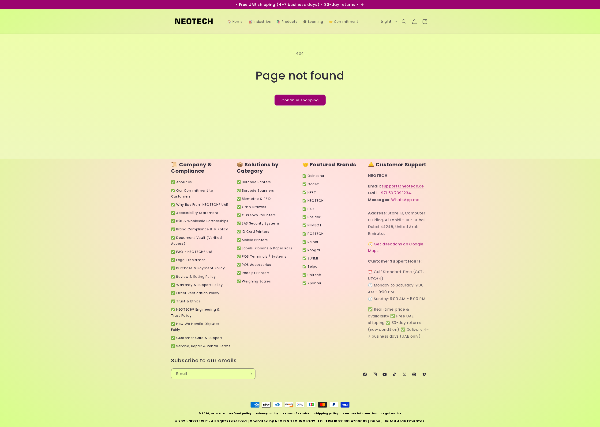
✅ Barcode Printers (254, 182)
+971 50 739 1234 (395, 193)
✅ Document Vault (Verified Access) (196, 240)
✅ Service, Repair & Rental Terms (200, 346)
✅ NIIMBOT (312, 225)
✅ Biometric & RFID (254, 198)
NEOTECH (218, 413)
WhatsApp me (405, 199)
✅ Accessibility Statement (194, 212)
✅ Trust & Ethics (186, 301)
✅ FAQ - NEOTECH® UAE (192, 251)
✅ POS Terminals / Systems (261, 256)
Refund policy (240, 413)
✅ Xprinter (312, 283)
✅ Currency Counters (256, 215)
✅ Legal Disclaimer (188, 260)
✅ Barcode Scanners (255, 190)
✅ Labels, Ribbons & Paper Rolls (264, 248)
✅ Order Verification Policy (195, 293)
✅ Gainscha (313, 175)
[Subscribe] (250, 373)
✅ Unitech (311, 275)
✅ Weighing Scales (254, 281)
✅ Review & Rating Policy (193, 276)
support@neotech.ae (403, 186)
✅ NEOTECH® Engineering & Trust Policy (195, 312)
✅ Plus (308, 208)
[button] (404, 21)
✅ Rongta (311, 250)
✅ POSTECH (312, 233)
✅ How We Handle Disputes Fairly (195, 326)
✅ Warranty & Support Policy (197, 284)
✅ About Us (181, 182)
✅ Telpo (309, 266)
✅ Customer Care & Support (196, 338)
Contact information (360, 413)
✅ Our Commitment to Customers (192, 193)
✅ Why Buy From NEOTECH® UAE (199, 204)
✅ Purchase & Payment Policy (198, 268)
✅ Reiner (310, 242)
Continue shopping (300, 100)
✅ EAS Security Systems (258, 223)
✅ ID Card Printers (253, 231)
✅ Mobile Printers (252, 240)
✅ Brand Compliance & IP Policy (199, 229)
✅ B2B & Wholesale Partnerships (199, 221)
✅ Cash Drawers (251, 207)
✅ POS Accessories (254, 264)
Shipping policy (326, 413)
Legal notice (391, 413)
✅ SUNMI (310, 258)
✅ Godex (310, 184)
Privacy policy (267, 413)
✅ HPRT (309, 192)
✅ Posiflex (311, 217)
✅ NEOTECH (312, 200)
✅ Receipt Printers (253, 273)
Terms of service (296, 413)
